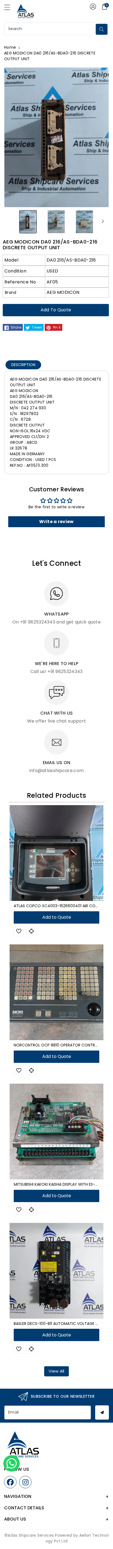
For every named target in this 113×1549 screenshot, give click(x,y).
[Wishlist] (19, 931)
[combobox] (50, 29)
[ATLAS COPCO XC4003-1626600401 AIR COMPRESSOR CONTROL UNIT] (56, 853)
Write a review (56, 521)
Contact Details (24, 1508)
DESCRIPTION (23, 364)
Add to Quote (56, 310)
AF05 (52, 282)
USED (52, 271)
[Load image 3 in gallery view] (85, 221)
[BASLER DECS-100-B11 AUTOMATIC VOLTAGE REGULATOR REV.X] (56, 1271)
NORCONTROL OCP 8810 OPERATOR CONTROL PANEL (63, 1045)
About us (15, 1519)
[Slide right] (103, 221)
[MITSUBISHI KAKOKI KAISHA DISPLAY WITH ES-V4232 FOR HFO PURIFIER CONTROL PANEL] (56, 1131)
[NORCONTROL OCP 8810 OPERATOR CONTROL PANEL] (56, 992)
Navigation (17, 1496)
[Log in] (93, 6)
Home (10, 47)
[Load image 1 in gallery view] (28, 221)
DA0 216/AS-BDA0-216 (71, 260)
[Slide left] (10, 221)
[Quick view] (31, 931)
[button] (9, 9)
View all (56, 1371)
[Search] (102, 29)
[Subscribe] (102, 1412)
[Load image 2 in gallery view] (56, 221)
